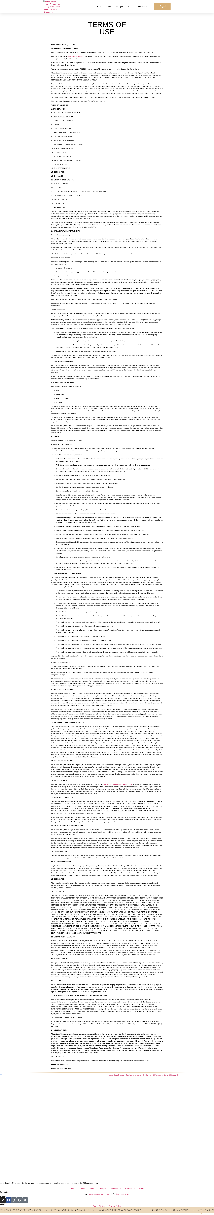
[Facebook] (8, 1200)
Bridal (108, 7)
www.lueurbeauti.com (75, 56)
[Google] (19, 1200)
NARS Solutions (209, 1214)
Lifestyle (119, 7)
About (130, 7)
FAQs (141, 1189)
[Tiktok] (14, 1200)
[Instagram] (3, 1200)
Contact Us (130, 1189)
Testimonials (142, 7)
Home (99, 7)
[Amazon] (25, 1200)
